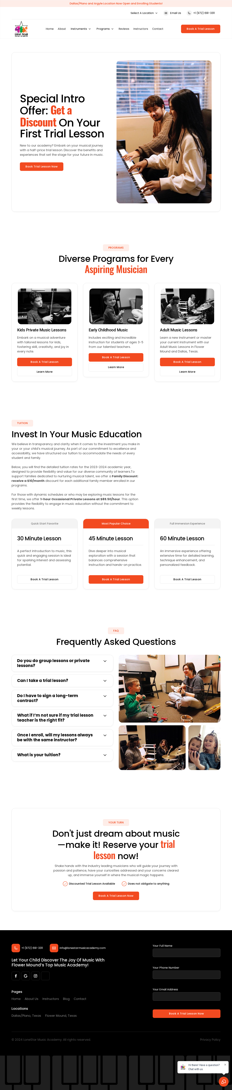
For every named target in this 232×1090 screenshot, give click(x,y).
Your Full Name (162, 946)
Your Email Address (165, 989)
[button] (144, 13)
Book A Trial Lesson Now (116, 896)
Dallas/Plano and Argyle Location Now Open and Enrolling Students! (116, 3)
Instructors (140, 29)
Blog (66, 999)
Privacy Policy (210, 1039)
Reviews (124, 29)
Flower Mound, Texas (61, 1015)
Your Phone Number (166, 968)
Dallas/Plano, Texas (26, 1015)
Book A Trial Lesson (201, 29)
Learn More (45, 372)
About (62, 29)
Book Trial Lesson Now (41, 166)
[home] (21, 28)
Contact (157, 29)
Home (50, 29)
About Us (31, 999)
